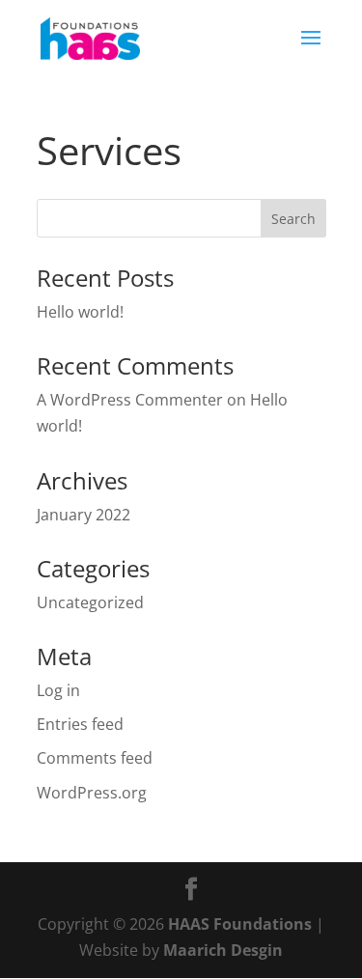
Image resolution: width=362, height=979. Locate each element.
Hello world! (80, 311)
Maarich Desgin (223, 950)
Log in (58, 690)
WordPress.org (92, 792)
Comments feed (95, 758)
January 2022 (83, 514)
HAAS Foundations (240, 924)
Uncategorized (90, 602)
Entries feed (80, 724)
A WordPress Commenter (130, 399)
